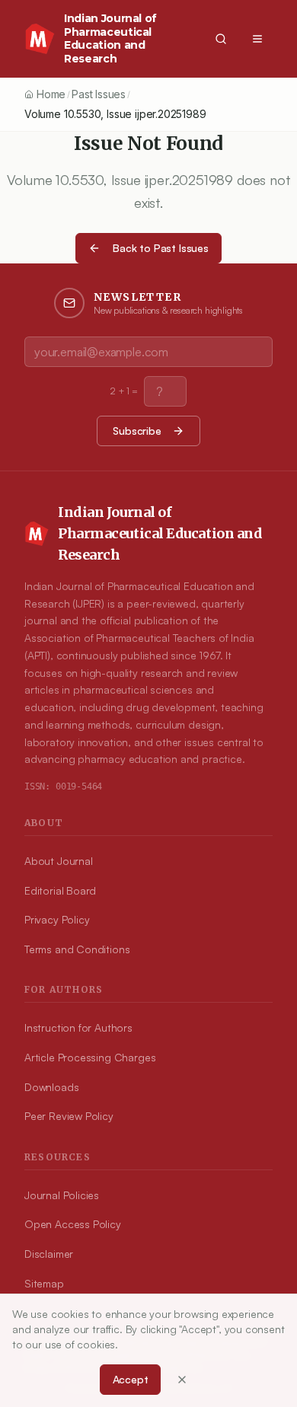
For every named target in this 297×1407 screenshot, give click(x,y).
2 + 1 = (124, 391)
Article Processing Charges (89, 1057)
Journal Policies (61, 1194)
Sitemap (44, 1283)
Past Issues (99, 94)
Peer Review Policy (68, 1115)
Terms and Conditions (76, 949)
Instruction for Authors (78, 1027)
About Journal (58, 860)
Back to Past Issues (161, 247)
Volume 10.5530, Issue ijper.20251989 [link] (115, 113)
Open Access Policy (72, 1223)
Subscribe (137, 430)
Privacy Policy (56, 919)
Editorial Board (60, 890)
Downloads (51, 1086)
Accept (130, 1379)
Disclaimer (48, 1253)
